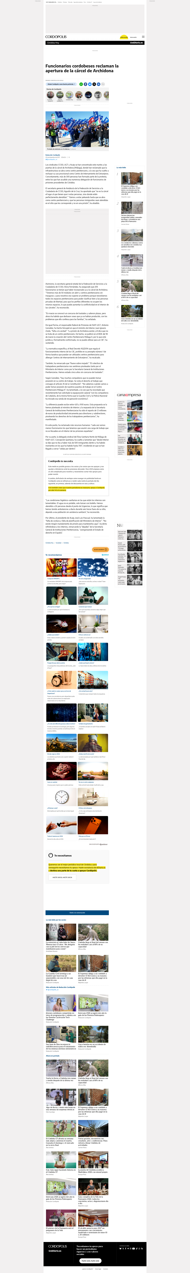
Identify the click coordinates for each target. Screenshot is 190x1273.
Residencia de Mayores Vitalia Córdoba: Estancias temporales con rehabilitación (122, 416)
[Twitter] (94, 84)
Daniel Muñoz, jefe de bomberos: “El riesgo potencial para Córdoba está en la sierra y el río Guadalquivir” (122, 546)
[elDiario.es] (59, 1251)
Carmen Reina (82, 1147)
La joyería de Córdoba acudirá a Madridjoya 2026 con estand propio (92, 1171)
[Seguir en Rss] (142, 1248)
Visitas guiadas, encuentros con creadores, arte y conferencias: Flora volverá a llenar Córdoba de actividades (92, 1141)
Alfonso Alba (82, 949)
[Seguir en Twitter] (123, 1248)
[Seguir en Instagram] (130, 1248)
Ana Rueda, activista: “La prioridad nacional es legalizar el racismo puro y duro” (122, 557)
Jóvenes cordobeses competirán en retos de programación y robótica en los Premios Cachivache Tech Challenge (61, 1016)
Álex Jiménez (50, 1147)
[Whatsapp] (81, 84)
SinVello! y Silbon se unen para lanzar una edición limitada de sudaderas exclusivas (121, 450)
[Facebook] (85, 84)
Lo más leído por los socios (56, 920)
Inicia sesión (133, 37)
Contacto (105, 1269)
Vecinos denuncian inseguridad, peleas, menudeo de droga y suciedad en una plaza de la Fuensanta (131, 218)
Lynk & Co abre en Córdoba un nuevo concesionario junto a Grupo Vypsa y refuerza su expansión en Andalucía (122, 405)
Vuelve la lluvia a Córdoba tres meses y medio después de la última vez (61, 1079)
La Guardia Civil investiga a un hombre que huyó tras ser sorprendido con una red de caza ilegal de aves (59, 976)
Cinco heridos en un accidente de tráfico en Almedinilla (92, 1045)
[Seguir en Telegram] (128, 1248)
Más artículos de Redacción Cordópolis (60, 987)
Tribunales (70, 2)
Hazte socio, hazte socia (62, 877)
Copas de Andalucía (97, 2)
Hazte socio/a (124, 37)
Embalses (60, 2)
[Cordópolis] (59, 1246)
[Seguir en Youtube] (133, 1248)
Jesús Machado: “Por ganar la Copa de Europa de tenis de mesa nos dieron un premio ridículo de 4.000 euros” (122, 569)
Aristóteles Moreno (51, 951)
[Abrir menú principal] (143, 37)
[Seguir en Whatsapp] (139, 1248)
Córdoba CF (89, 2)
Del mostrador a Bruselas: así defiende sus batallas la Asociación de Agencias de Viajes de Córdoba (122, 439)
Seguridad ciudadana (78, 2)
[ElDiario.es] (136, 43)
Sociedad (58, 543)
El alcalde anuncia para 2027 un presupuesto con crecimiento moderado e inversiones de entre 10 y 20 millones (92, 1231)
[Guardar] (103, 84)
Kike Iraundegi (50, 1112)
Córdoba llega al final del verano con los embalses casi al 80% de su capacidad (93, 944)
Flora (85, 2)
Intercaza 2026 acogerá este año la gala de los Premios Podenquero (92, 1014)
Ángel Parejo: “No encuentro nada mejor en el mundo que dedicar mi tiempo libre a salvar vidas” (122, 580)
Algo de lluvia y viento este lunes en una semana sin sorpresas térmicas (60, 1108)
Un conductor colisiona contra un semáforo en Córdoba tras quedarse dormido (132, 245)
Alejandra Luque (83, 982)
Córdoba (66, 543)
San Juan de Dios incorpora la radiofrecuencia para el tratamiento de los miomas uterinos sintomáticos (61, 1046)
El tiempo (65, 2)
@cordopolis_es (52, 159)
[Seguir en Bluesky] (120, 1248)
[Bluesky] (90, 84)
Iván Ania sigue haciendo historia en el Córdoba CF (61, 1171)
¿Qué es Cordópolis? (87, 1269)
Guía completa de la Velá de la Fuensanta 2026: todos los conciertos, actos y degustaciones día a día (93, 1200)
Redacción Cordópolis (53, 155)
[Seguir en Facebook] (125, 1248)
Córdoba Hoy (53, 42)
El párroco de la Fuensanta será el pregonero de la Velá (59, 1229)
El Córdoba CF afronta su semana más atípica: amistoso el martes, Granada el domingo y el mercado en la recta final (60, 1141)
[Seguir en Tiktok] (137, 1248)
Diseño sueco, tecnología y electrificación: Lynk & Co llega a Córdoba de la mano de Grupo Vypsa (122, 427)
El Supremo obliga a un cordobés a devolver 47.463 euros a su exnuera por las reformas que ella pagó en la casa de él (92, 976)
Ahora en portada (52, 1056)
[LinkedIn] (98, 84)
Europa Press (82, 1174)
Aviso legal (98, 1269)
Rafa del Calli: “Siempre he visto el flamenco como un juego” (122, 535)
